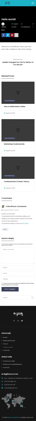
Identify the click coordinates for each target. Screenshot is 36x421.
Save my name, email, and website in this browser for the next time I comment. (18, 284)
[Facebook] (14, 321)
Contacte (6, 350)
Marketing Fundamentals (14, 144)
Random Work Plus (14, 417)
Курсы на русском (8, 347)
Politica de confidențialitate (12, 364)
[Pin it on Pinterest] (12, 35)
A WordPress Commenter (16, 206)
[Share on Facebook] (4, 35)
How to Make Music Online (14, 106)
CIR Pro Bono (4, 28)
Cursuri (5, 344)
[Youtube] (22, 321)
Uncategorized (25, 27)
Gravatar (25, 223)
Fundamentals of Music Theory (16, 181)
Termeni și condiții (9, 361)
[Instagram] (18, 321)
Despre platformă (9, 341)
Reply (5, 229)
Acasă (5, 337)
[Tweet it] (8, 35)
